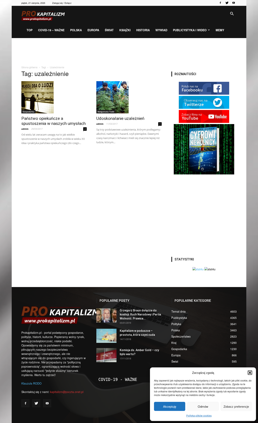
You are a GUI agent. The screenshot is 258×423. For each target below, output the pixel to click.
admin (24, 128)
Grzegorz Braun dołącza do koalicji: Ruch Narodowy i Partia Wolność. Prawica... (140, 314)
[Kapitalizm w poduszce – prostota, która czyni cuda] (106, 336)
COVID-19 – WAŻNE (51, 30)
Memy (220, 30)
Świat (109, 30)
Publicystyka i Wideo (190, 30)
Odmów (203, 406)
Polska (76, 30)
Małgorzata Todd (106, 111)
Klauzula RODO (31, 383)
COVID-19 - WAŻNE (117, 379)
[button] (250, 373)
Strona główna (29, 67)
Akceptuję (169, 406)
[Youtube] (234, 3)
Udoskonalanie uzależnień (120, 118)
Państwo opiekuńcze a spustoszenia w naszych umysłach (53, 121)
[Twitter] (227, 3)
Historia (143, 30)
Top (29, 30)
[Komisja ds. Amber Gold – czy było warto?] (106, 355)
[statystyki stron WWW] (198, 269)
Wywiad (161, 30)
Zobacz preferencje (236, 406)
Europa (93, 30)
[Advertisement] (129, 52)
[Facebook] (220, 3)
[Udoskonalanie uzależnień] (129, 97)
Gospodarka (28, 111)
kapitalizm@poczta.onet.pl (66, 392)
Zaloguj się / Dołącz (62, 2)
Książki (125, 30)
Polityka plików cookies (199, 415)
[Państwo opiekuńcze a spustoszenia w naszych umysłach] (54, 97)
